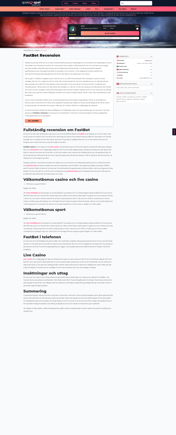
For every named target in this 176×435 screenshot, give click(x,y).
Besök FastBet (110, 33)
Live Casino (27, 259)
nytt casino (54, 147)
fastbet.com (148, 60)
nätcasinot (34, 150)
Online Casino (45, 9)
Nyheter (134, 9)
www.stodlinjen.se (33, 193)
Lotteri (88, 9)
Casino (37, 50)
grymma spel (31, 165)
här (135, 15)
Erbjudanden (108, 9)
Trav (96, 9)
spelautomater (72, 171)
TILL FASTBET (33, 121)
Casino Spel (59, 9)
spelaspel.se (28, 50)
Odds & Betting (74, 9)
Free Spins (122, 9)
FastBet (81, 134)
